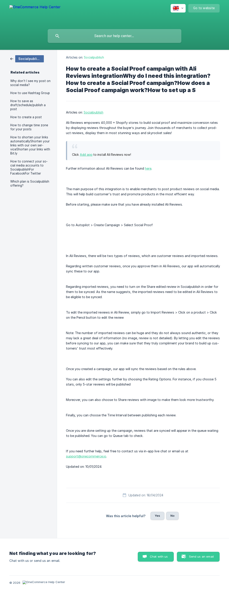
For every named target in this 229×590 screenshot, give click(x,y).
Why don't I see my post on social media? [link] (30, 83)
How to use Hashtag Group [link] (30, 93)
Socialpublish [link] (94, 57)
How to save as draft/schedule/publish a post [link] (28, 105)
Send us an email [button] (201, 556)
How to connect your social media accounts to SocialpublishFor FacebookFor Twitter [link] (29, 167)
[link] (27, 58)
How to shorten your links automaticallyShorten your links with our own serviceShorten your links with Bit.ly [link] (30, 145)
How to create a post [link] (26, 117)
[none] (35, 13)
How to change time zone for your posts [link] (29, 127)
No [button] (172, 515)
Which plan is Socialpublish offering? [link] (29, 183)
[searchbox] (114, 36)
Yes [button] (157, 515)
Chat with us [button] (159, 556)
